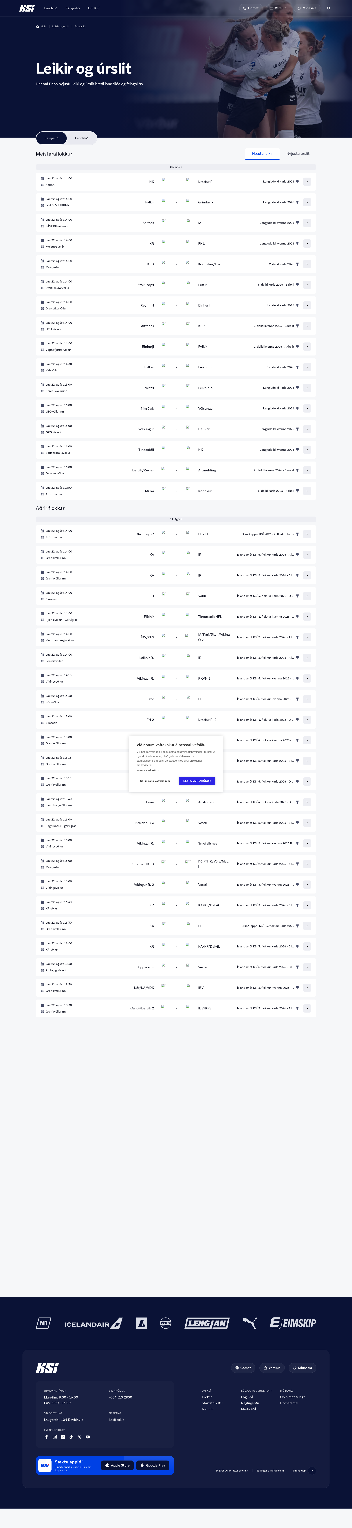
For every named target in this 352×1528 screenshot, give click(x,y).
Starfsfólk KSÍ (212, 1403)
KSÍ (27, 8)
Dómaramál (289, 1403)
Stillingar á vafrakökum (270, 1470)
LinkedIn (62, 1437)
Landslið (50, 8)
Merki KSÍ (248, 1409)
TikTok (71, 1437)
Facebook (46, 1437)
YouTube (87, 1437)
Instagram (54, 1437)
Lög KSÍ (247, 1397)
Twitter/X (79, 1437)
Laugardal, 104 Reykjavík (63, 1420)
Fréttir (207, 1397)
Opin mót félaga (292, 1397)
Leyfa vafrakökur (197, 781)
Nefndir (208, 1409)
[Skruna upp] (312, 1471)
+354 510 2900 (120, 1397)
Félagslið (73, 8)
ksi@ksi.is (116, 1420)
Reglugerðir (250, 1403)
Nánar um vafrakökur (148, 770)
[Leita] (328, 8)
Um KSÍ (94, 8)
